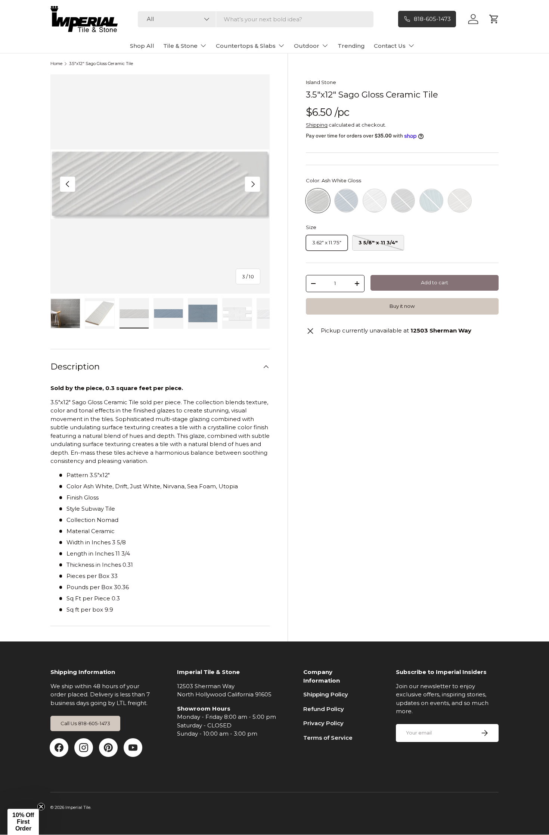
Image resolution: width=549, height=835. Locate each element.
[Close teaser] (41, 806)
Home (56, 64)
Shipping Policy (325, 694)
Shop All (142, 45)
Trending (351, 45)
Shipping (317, 125)
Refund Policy (323, 708)
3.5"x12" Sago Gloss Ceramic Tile (101, 64)
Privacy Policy (323, 723)
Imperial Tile (77, 807)
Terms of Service (328, 737)
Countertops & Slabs (246, 45)
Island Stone (321, 82)
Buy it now (402, 306)
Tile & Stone (180, 45)
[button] (23, 822)
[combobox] (255, 19)
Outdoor (306, 45)
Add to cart (434, 282)
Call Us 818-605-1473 (85, 723)
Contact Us (390, 45)
